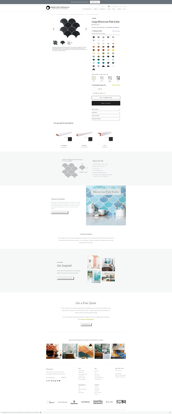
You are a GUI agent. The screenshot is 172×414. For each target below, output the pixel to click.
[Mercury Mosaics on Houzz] (55, 381)
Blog (124, 9)
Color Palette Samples (82, 374)
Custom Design (81, 376)
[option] (70, 28)
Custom (109, 9)
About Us (96, 387)
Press (79, 390)
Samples (96, 9)
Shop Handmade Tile (87, 9)
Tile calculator (116, 85)
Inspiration (102, 9)
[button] (107, 74)
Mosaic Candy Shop (82, 389)
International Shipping (99, 377)
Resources (97, 370)
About (113, 9)
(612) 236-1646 (118, 373)
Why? (104, 93)
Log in (121, 6)
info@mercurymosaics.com (120, 377)
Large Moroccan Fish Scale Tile (77, 14)
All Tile (53, 14)
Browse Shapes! (118, 370)
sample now (95, 2)
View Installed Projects (59, 212)
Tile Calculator (97, 376)
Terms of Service (98, 379)
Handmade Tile (81, 370)
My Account (97, 374)
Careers (96, 394)
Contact (119, 9)
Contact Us (97, 390)
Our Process (97, 389)
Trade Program (114, 6)
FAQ (95, 372)
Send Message (86, 324)
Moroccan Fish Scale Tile (62, 14)
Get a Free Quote (81, 377)
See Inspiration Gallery (65, 278)
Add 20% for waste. (98, 93)
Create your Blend (81, 379)
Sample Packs (81, 372)
